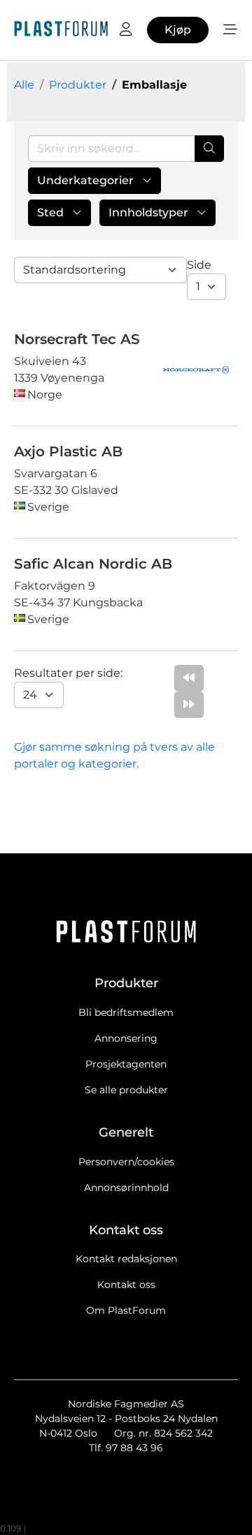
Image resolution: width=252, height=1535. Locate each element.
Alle (24, 84)
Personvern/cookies (126, 1161)
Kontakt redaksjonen (126, 1258)
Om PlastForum (126, 1310)
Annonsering (126, 1038)
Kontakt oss (126, 1284)
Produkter (77, 84)
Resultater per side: (69, 673)
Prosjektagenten (126, 1064)
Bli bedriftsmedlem (126, 1012)
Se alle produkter (126, 1090)
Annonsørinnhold (126, 1187)
